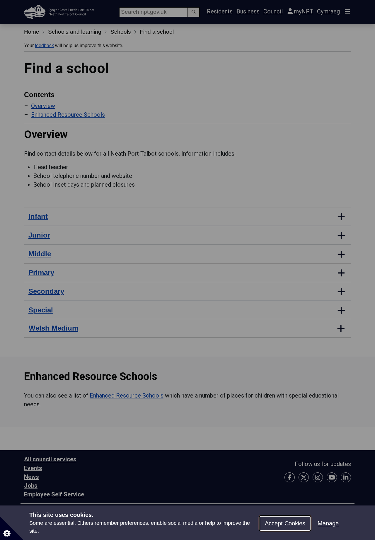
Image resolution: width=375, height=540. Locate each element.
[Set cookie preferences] (11, 528)
